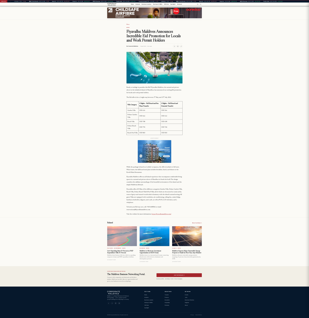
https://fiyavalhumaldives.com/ (161, 214)
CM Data (166, 4)
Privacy (192, 314)
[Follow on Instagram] (115, 303)
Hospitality (167, 302)
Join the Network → (179, 275)
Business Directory (189, 300)
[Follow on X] (112, 303)
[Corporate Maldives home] (111, 4)
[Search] (200, 4)
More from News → (197, 223)
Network (179, 4)
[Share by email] (177, 46)
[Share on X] (174, 46)
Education (167, 300)
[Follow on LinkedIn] (119, 303)
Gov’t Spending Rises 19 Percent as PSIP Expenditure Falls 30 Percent (120, 252)
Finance (167, 297)
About (186, 305)
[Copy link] (181, 46)
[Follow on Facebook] (108, 303)
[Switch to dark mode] (198, 4)
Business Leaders (146, 4)
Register (187, 302)
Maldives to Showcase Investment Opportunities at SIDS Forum (150, 252)
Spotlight (173, 4)
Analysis (138, 4)
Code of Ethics (198, 314)
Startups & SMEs (157, 4)
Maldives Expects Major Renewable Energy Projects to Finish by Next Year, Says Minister (186, 252)
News (132, 4)
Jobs (186, 297)
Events (186, 294)
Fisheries (167, 305)
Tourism (167, 294)
